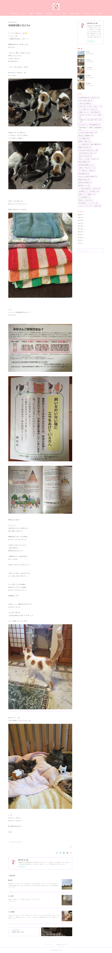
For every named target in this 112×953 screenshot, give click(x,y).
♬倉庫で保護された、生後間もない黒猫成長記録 (90, 128)
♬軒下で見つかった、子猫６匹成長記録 (89, 124)
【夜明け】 (91, 194)
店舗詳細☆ (39, 13)
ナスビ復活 (11, 912)
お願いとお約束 (74, 13)
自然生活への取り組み (85, 182)
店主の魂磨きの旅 (83, 173)
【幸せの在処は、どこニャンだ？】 (88, 203)
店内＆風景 (49, 13)
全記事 (97, 206)
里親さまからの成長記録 (85, 135)
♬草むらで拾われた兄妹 (85, 100)
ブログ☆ (23, 13)
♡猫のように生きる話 (85, 156)
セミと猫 (10, 896)
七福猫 (31, 13)
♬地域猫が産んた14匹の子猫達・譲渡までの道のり (90, 120)
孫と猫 (10, 880)
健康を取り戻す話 (83, 179)
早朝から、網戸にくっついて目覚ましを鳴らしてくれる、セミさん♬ (24, 899)
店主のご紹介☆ (86, 13)
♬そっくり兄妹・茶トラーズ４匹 (87, 109)
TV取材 (92, 170)
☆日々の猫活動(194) (12, 842)
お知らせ (95, 159)
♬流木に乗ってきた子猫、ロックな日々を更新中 (90, 116)
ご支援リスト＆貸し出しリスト (86, 167)
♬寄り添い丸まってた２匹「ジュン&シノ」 (90, 106)
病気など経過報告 (83, 161)
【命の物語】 (82, 191)
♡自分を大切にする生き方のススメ (88, 150)
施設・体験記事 (96, 144)
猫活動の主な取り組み (84, 147)
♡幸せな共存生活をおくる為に (87, 153)
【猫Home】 (13, 13)
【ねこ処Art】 (94, 191)
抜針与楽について (83, 185)
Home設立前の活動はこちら (86, 164)
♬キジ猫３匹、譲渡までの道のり (87, 132)
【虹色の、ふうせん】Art (85, 200)
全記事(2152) (19, 842)
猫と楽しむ (95, 97)
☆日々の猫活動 (83, 138)
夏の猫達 (88, 83)
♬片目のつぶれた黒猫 (84, 103)
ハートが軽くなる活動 (84, 188)
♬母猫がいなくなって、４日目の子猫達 (89, 112)
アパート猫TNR (83, 144)
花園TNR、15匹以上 (84, 141)
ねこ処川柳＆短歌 (83, 97)
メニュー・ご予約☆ (61, 13)
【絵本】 (81, 194)
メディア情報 (98, 13)
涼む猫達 (88, 75)
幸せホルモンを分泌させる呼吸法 (87, 176)
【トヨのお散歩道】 (84, 197)
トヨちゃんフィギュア (85, 206)
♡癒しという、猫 (83, 159)
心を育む (96, 188)
